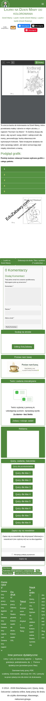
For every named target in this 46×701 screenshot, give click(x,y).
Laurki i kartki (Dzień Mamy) (25, 18)
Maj (37, 571)
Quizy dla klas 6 (22, 508)
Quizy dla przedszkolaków (23, 466)
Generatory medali (4, 621)
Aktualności (43, 598)
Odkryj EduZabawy (23, 347)
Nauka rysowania (32, 642)
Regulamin (43, 634)
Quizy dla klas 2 (22, 480)
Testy (22, 631)
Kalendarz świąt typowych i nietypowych (18, 571)
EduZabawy (7, 568)
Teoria (22, 628)
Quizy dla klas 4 (22, 494)
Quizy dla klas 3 (22, 487)
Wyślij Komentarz (11, 327)
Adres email (9, 318)
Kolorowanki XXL (13, 637)
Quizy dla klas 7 (22, 515)
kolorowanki (15, 674)
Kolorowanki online (31, 632)
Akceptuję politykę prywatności (24, 554)
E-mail (23, 547)
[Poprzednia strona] (3, 62)
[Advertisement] (23, 444)
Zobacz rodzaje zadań (23, 421)
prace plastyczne (14, 677)
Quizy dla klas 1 (22, 473)
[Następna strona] (13, 62)
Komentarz (9, 286)
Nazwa (8, 309)
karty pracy (24, 670)
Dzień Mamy (7, 18)
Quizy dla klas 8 (22, 522)
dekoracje (24, 674)
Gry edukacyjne (32, 622)
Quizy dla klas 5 (22, 501)
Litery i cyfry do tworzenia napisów (17, 659)
